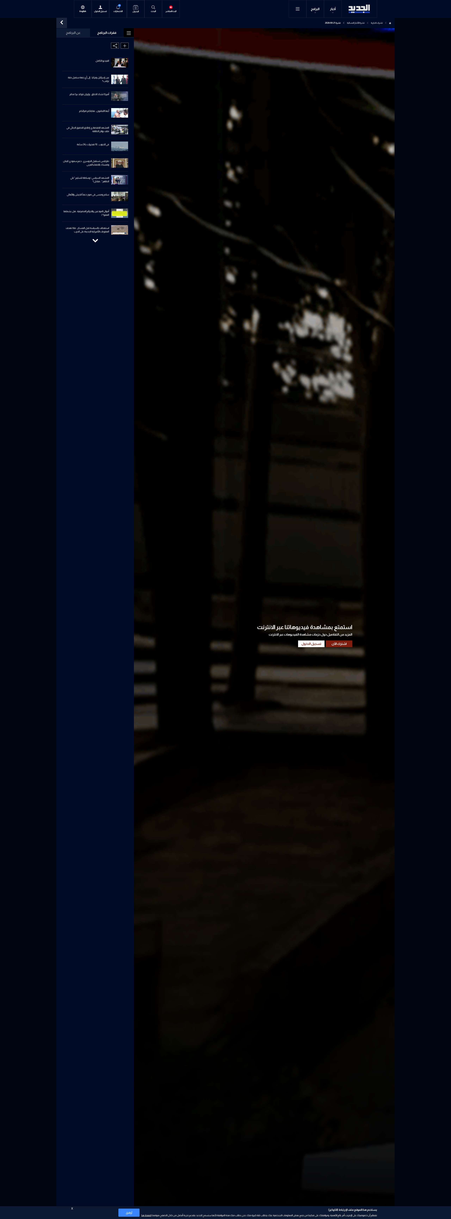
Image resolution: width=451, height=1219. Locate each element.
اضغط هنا (146, 1215)
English (82, 11)
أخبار (333, 9)
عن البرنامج (73, 33)
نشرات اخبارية (377, 23)
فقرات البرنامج (106, 33)
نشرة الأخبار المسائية (355, 23)
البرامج (315, 9)
